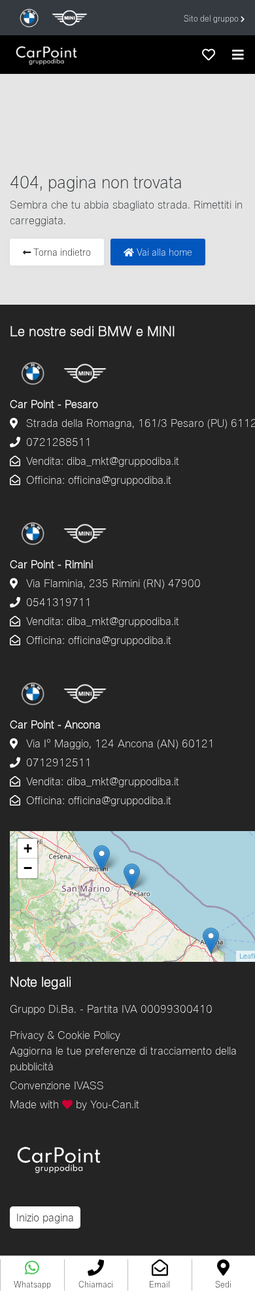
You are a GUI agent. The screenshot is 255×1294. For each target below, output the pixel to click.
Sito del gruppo (212, 19)
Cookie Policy (89, 1035)
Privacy (27, 1035)
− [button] (28, 868)
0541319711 (57, 602)
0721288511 (57, 441)
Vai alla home (163, 252)
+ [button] (28, 848)
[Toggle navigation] (238, 54)
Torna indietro (61, 252)
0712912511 (57, 762)
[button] (96, 1275)
